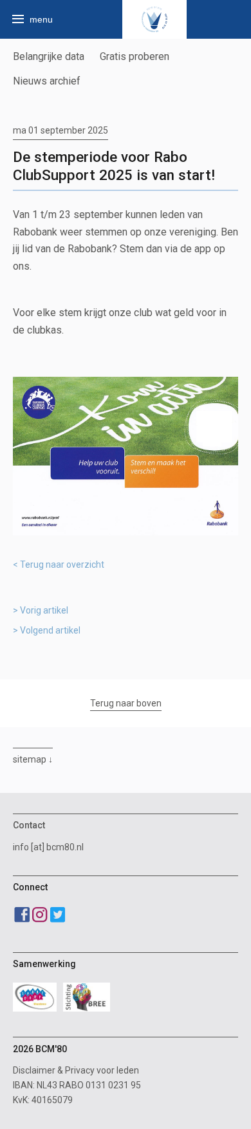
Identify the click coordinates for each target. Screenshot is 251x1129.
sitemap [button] (29, 759)
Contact (29, 825)
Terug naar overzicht (62, 564)
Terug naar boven (126, 703)
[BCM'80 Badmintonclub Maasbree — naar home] (154, 19)
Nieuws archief (46, 81)
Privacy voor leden (102, 1070)
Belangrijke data (48, 56)
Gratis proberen (134, 56)
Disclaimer (34, 1070)
